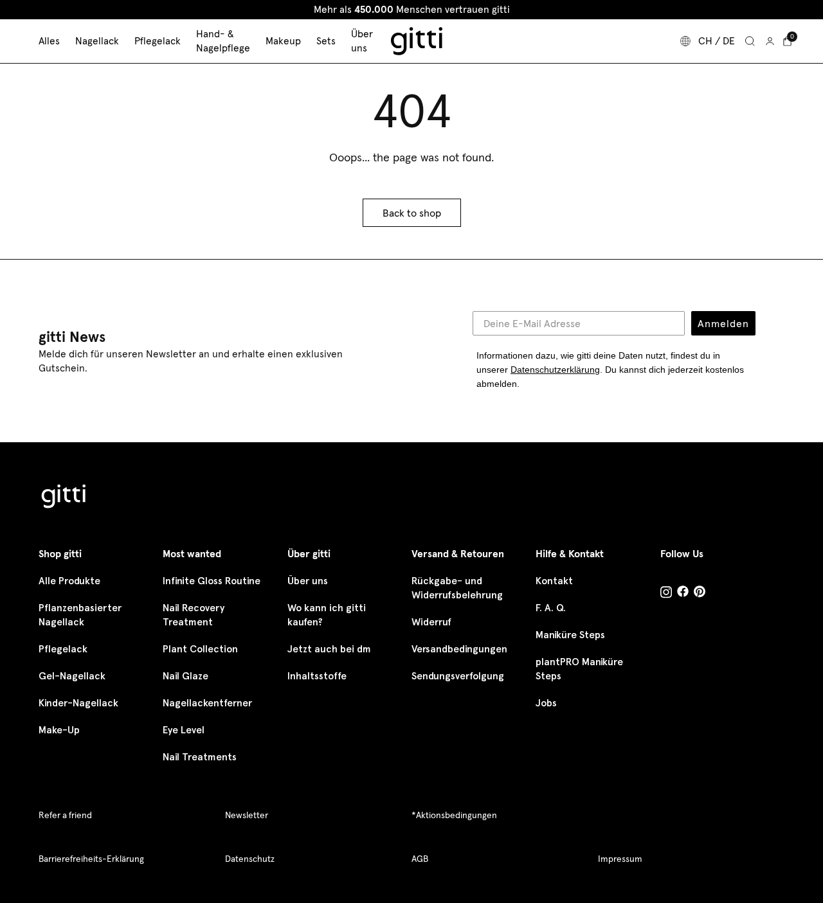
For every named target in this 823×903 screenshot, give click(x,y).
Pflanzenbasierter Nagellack (80, 615)
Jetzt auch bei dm (329, 649)
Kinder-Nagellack (78, 703)
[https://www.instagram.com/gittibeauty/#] (666, 594)
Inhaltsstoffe (317, 676)
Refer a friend (65, 815)
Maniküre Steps (570, 635)
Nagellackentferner (207, 703)
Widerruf (431, 622)
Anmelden (723, 323)
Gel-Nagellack (72, 676)
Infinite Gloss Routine (211, 581)
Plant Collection (200, 649)
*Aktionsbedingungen (454, 815)
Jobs (546, 703)
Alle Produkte (69, 581)
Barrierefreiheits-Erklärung (91, 858)
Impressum (620, 858)
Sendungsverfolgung (458, 676)
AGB (420, 858)
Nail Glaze (185, 676)
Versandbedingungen (459, 649)
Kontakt (554, 581)
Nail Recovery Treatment (193, 615)
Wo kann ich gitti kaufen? (326, 615)
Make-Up (59, 730)
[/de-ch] (64, 498)
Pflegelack (63, 649)
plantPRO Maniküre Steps (579, 669)
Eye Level (183, 730)
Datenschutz (250, 858)
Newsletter (246, 815)
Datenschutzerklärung (555, 369)
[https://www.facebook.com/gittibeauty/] (683, 593)
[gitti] (416, 41)
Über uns (307, 581)
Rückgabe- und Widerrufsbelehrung (457, 588)
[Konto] (770, 41)
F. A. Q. (551, 608)
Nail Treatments (200, 757)
